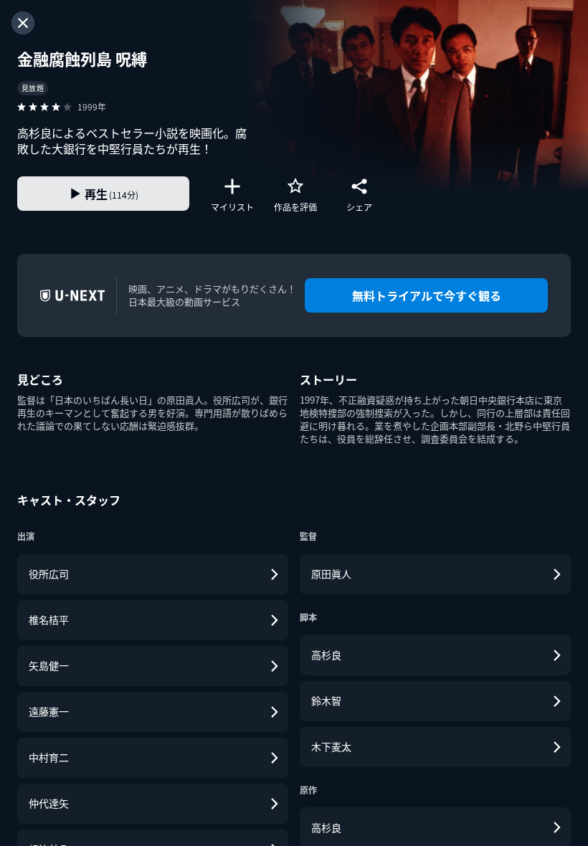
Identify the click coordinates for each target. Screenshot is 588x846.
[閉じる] (22, 22)
